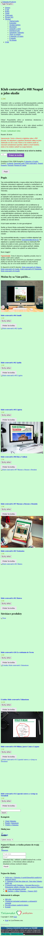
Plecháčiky (13, 27)
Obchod (8, 19)
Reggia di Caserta (20, 165)
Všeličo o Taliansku (11, 825)
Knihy (7, 11)
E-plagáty (12, 38)
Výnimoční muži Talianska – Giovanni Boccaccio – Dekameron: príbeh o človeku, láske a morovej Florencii (24, 886)
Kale (15, 917)
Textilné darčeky (15, 25)
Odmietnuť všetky (16, 934)
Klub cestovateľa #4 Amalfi (10, 271)
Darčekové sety (14, 31)
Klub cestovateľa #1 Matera (31, 267)
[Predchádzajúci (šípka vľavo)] (2, 926)
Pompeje (4, 165)
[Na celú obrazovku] (4, 924)
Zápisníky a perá (15, 29)
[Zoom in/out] (2, 924)
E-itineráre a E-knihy (16, 36)
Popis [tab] (6, 171)
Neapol (40, 163)
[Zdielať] (6, 924)
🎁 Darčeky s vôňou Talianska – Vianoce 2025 (21, 891)
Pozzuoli (10, 165)
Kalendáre (12, 23)
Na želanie (13, 40)
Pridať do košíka (15, 155)
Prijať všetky (6, 934)
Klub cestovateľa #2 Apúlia (10, 269)
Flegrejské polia (19, 163)
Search (4, 812)
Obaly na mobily (15, 34)
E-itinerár (10, 163)
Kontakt (8, 907)
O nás (7, 9)
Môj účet (8, 899)
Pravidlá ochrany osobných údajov (17, 905)
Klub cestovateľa (31, 163)
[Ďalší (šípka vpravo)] (4, 926)
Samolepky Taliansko (16, 32)
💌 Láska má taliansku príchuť (15, 889)
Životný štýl (9, 17)
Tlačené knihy (14, 21)
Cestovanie (9, 15)
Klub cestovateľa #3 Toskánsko (31, 269)
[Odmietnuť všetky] (24, 934)
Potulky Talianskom (12, 823)
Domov (7, 8)
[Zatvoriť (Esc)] (8, 924)
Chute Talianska (10, 821)
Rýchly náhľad (6, 321)
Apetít (7, 13)
